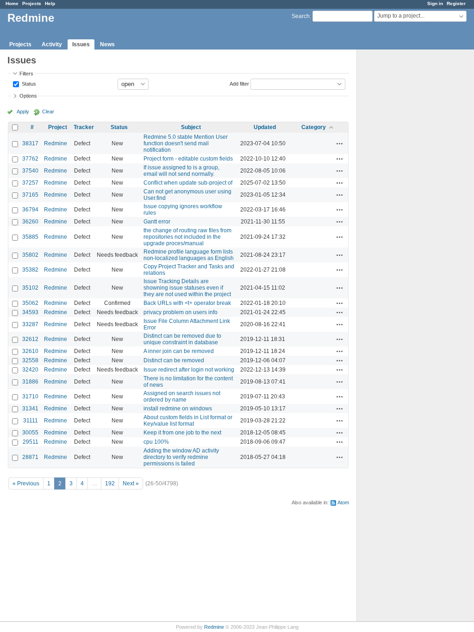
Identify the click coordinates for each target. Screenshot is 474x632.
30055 (30, 432)
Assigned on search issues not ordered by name (181, 396)
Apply (23, 111)
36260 (30, 221)
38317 (30, 143)
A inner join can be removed (178, 351)
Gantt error (156, 221)
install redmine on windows (177, 408)
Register (456, 3)
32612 (30, 339)
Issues (81, 44)
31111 (30, 420)
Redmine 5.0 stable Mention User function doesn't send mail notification (185, 143)
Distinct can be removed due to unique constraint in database (182, 339)
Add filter (239, 83)
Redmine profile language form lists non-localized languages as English (188, 254)
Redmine (55, 143)
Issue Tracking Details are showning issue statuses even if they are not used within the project (187, 287)
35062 (30, 303)
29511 (30, 442)
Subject (191, 127)
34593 (30, 312)
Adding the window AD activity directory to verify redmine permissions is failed (181, 457)
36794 (30, 209)
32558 (30, 360)
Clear (48, 111)
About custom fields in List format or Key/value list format (187, 420)
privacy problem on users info (180, 312)
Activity (52, 44)
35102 (30, 288)
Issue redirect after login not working (188, 369)
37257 (30, 183)
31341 (30, 408)
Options (28, 96)
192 (110, 483)
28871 (30, 457)
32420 (30, 369)
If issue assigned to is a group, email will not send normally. (181, 170)
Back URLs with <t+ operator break (187, 303)
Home (12, 3)
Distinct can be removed (173, 360)
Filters (26, 73)
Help (50, 3)
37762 (30, 158)
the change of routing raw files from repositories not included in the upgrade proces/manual (187, 237)
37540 (30, 170)
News (107, 44)
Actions (339, 143)
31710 (30, 396)
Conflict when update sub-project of (187, 183)
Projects (31, 3)
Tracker (84, 127)
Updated (265, 127)
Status (28, 83)
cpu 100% (156, 442)
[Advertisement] (403, 195)
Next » (131, 483)
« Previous (25, 483)
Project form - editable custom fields (188, 158)
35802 (30, 255)
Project (57, 127)
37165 (30, 195)
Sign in (435, 3)
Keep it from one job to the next (182, 432)
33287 (30, 324)
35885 (30, 237)
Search (301, 16)
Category (313, 127)
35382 (30, 269)
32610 (30, 351)
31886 (30, 381)
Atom (343, 502)
